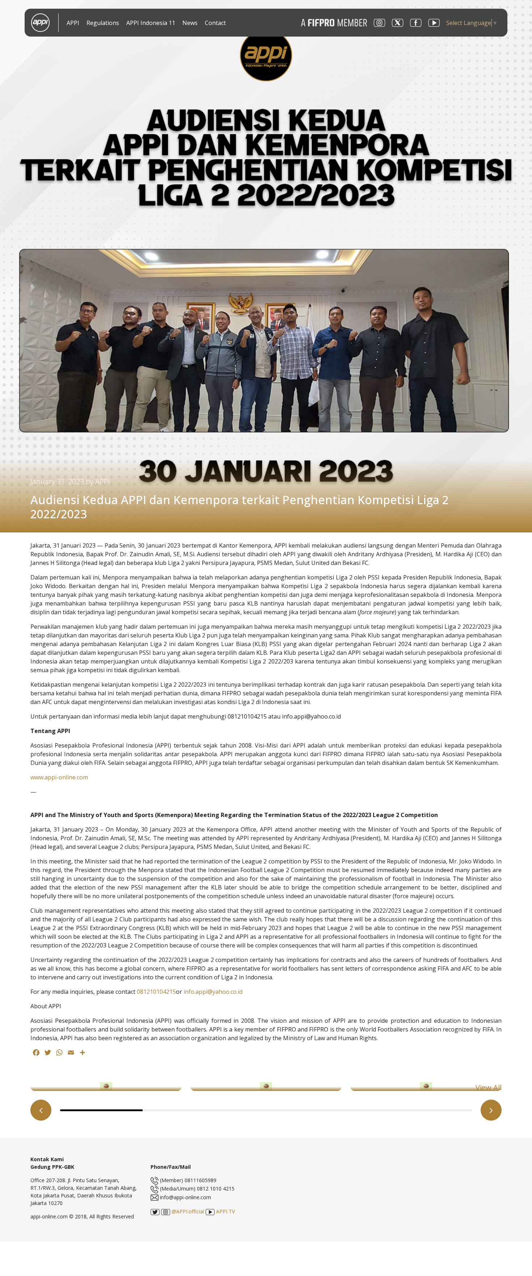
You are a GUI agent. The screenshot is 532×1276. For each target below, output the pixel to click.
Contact (215, 23)
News (190, 23)
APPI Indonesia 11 (150, 23)
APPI (73, 23)
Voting (237, 23)
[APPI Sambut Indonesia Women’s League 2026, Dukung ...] (106, 1086)
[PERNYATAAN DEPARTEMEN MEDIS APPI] (426, 1086)
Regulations (102, 23)
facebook (416, 23)
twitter (398, 23)
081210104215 (156, 992)
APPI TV (225, 1211)
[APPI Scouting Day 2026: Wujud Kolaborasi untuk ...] (266, 1086)
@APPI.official (187, 1211)
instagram (379, 23)
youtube (434, 23)
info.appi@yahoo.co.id (212, 992)
